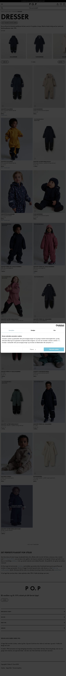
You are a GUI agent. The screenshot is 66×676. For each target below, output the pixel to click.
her (59, 340)
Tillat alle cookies (54, 349)
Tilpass (32, 349)
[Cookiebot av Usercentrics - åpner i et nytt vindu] (57, 325)
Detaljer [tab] (33, 330)
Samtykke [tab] (11, 330)
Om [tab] (55, 330)
